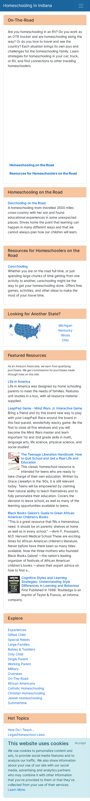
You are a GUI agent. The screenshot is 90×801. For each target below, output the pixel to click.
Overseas (15, 674)
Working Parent (19, 664)
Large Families (19, 644)
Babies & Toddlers (21, 649)
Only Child (15, 654)
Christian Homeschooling (26, 693)
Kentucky (65, 330)
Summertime (17, 703)
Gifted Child (17, 635)
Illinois (65, 335)
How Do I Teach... (21, 730)
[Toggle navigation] (81, 6)
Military (13, 669)
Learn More (16, 789)
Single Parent (18, 659)
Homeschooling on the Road (31, 165)
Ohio (65, 340)
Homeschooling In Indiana (27, 5)
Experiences (17, 630)
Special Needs (19, 639)
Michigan (65, 325)
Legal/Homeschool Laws (26, 735)
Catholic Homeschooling (26, 688)
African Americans (21, 683)
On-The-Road (18, 678)
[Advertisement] (45, 115)
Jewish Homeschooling (25, 698)
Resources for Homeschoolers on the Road (43, 173)
